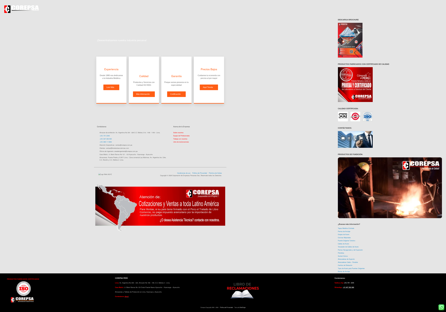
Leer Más (110, 87)
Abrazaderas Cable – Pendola (348, 262)
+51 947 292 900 (348, 287)
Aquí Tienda (208, 87)
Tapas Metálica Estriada (346, 228)
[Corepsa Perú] (21, 9)
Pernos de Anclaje (344, 231)
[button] (341, 188)
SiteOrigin (243, 307)
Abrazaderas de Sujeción (346, 259)
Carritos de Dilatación (345, 265)
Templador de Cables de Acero (348, 247)
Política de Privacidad (226, 307)
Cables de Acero (343, 244)
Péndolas (341, 253)
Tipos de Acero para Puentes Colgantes (351, 268)
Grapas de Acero (343, 234)
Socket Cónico (343, 256)
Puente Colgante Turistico (346, 240)
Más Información (143, 94)
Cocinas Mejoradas (344, 237)
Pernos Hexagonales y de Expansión (350, 250)
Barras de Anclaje (344, 271)
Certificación (175, 94)
